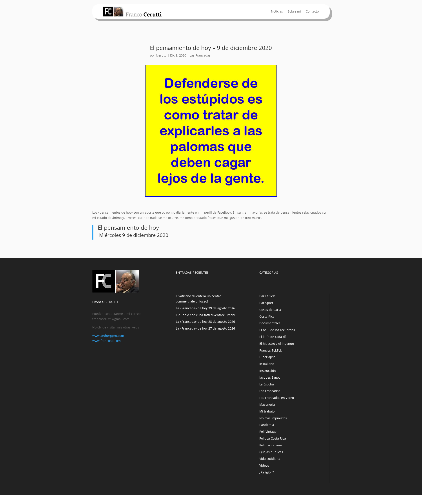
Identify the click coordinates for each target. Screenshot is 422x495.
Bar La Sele (267, 296)
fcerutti (161, 55)
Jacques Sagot (269, 377)
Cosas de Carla (270, 310)
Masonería (267, 404)
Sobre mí (294, 11)
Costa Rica (267, 316)
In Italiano (266, 364)
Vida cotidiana (269, 458)
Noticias (277, 11)
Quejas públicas (271, 452)
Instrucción (267, 370)
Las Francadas (200, 55)
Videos (264, 465)
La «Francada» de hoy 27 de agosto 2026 (205, 328)
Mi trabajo (267, 411)
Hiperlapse (267, 357)
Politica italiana (270, 445)
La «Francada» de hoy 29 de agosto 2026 (205, 308)
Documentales (269, 323)
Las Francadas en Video (276, 398)
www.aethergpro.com (108, 336)
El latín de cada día (273, 337)
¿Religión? (266, 472)
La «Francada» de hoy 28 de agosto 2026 (205, 321)
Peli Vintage (267, 431)
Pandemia (266, 425)
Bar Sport (266, 303)
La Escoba (266, 384)
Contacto (312, 11)
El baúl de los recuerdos (277, 330)
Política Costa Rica (272, 438)
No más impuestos (273, 418)
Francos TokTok (270, 350)
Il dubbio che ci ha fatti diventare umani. (206, 315)
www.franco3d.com (106, 341)
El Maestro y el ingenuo (276, 343)
